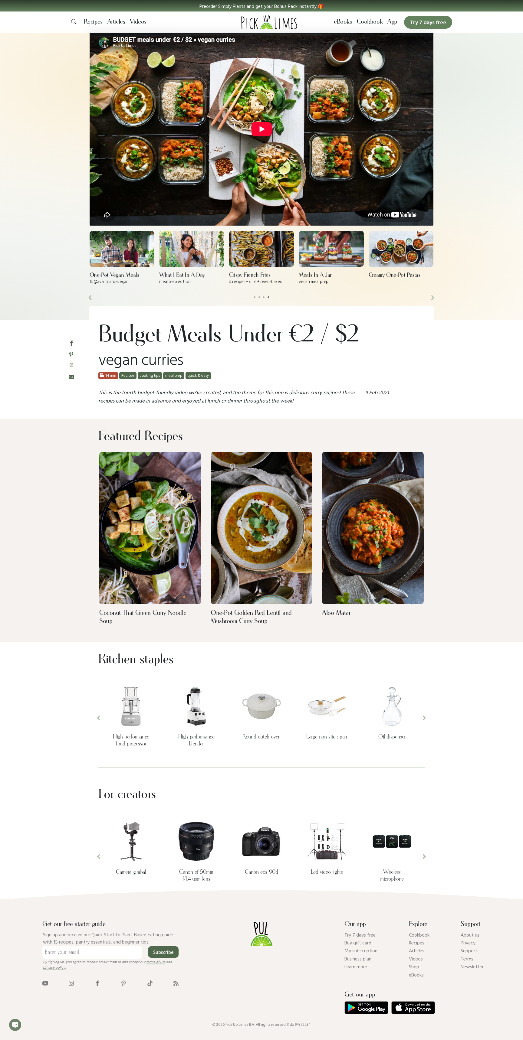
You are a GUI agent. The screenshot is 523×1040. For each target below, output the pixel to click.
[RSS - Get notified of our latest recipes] (176, 983)
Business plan (357, 958)
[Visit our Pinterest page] (124, 983)
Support (469, 950)
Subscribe (163, 952)
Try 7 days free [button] (428, 22)
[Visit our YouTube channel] (45, 983)
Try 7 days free (360, 934)
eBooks (343, 22)
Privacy (468, 942)
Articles (116, 22)
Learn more (355, 966)
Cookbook (370, 22)
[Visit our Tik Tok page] (150, 983)
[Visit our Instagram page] (71, 983)
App (392, 22)
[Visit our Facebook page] (97, 983)
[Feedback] (15, 1025)
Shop (414, 966)
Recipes (93, 22)
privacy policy (54, 967)
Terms (467, 958)
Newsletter (472, 966)
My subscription (360, 950)
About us (470, 934)
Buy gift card (357, 942)
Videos (138, 22)
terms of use (155, 961)
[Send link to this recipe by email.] (71, 376)
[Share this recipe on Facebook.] (71, 343)
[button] (261, 5)
